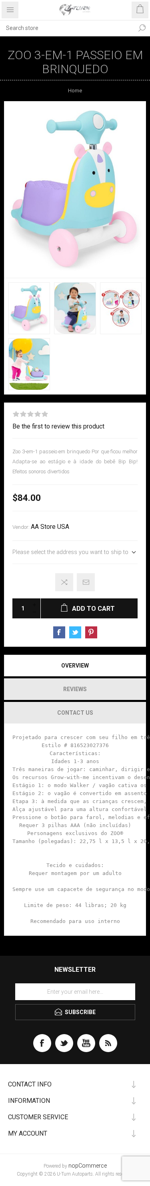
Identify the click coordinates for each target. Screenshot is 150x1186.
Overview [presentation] (75, 665)
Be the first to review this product (58, 426)
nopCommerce (87, 1165)
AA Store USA (50, 526)
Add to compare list (64, 582)
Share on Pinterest (91, 632)
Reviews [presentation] (75, 689)
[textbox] (67, 28)
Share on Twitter (75, 632)
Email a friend (86, 582)
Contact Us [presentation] (75, 713)
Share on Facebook (59, 632)
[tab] (75, 665)
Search (142, 28)
